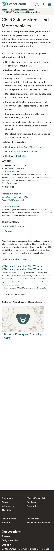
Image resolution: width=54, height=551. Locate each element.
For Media (7, 523)
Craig (4, 541)
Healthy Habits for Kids (16, 156)
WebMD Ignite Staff (16, 200)
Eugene (34, 549)
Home (4, 10)
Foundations (33, 506)
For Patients (7, 498)
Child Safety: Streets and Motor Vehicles (23, 12)
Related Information (11, 194)
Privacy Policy (31, 282)
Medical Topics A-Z (36, 498)
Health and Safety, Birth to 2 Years (21, 152)
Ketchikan (14, 541)
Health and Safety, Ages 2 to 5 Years (23, 147)
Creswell (23, 549)
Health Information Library (22, 10)
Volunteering (8, 506)
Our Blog (31, 502)
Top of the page (9, 183)
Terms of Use (17, 282)
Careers (5, 502)
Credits (8, 231)
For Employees (9, 519)
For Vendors (33, 519)
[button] (43, 4)
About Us (6, 510)
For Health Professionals (38, 523)
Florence (45, 549)
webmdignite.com (42, 288)
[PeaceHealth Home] (14, 4)
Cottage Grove (9, 549)
